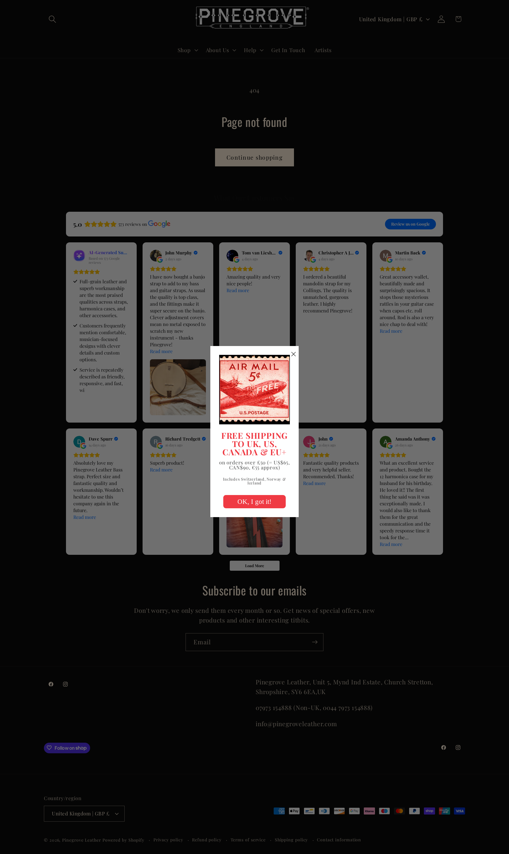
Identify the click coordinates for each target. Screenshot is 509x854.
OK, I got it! (254, 501)
